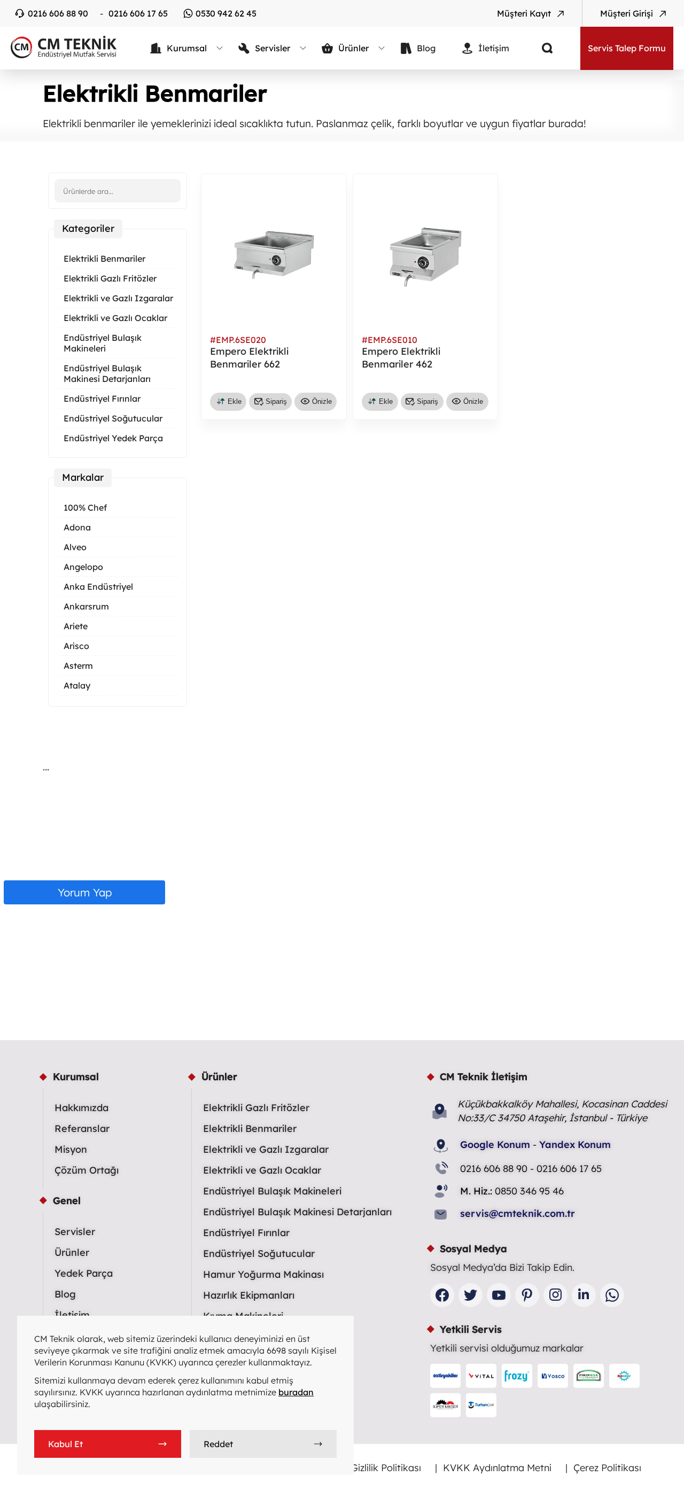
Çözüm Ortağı (87, 1170)
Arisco (76, 645)
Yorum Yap (85, 892)
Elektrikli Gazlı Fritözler (110, 278)
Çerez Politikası (607, 1468)
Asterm (78, 665)
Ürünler (72, 1252)
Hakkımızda (81, 1108)
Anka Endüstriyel (98, 586)
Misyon (71, 1149)
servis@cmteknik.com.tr (517, 1213)
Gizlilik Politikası (386, 1468)
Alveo (75, 547)
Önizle (322, 401)
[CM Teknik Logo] (59, 47)
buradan (296, 1392)
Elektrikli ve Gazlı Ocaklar (115, 318)
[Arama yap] (539, 48)
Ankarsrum (86, 606)
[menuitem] (186, 48)
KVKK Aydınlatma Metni (497, 1468)
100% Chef (85, 507)
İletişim (72, 1315)
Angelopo (83, 566)
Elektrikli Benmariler (104, 258)
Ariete (76, 626)
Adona (77, 527)
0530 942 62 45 (226, 13)
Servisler (75, 1231)
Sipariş (276, 401)
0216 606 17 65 (138, 13)
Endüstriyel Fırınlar (102, 398)
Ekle (235, 401)
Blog (65, 1294)
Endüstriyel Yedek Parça (113, 438)
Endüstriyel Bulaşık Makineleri (103, 343)
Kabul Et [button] (65, 1444)
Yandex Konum (575, 1144)
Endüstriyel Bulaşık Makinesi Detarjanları (107, 373)
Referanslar (82, 1128)
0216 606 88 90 (58, 13)
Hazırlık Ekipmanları (248, 1295)
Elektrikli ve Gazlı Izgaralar (118, 298)
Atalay (77, 685)
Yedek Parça (84, 1273)
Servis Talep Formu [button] (627, 48)
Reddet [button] (218, 1444)
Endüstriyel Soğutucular (113, 418)
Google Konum (495, 1144)
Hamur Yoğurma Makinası (263, 1274)
